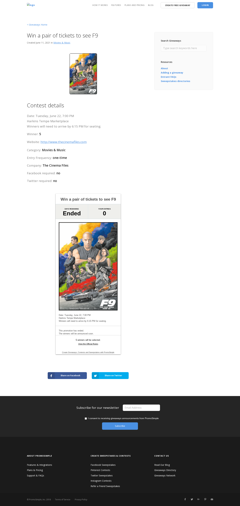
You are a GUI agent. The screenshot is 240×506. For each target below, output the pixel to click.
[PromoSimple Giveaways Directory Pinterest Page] (205, 499)
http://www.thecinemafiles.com (63, 142)
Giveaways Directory (165, 470)
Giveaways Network (164, 475)
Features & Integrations (39, 464)
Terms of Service (62, 499)
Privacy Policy (81, 499)
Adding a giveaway (172, 72)
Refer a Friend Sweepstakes (105, 486)
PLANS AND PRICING (135, 5)
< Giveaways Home (37, 24)
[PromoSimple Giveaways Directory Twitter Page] (192, 499)
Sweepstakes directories (175, 81)
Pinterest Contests (100, 470)
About (164, 68)
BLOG (151, 5)
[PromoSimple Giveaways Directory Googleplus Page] (198, 499)
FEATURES (116, 5)
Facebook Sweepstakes (103, 464)
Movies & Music (61, 42)
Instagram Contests (101, 480)
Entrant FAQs (168, 76)
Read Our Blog (162, 464)
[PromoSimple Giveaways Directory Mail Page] (212, 499)
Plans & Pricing (35, 470)
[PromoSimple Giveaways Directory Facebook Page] (185, 499)
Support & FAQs (35, 475)
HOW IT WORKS (100, 5)
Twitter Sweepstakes (102, 475)
